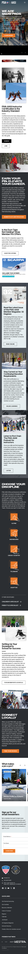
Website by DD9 (5, 950)
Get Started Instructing (8, 901)
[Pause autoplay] (1, 54)
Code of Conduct (6, 911)
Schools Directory (6, 926)
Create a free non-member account (11, 929)
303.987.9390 (7, 880)
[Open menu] (24, 2)
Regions (4, 914)
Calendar (4, 916)
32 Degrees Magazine (7, 923)
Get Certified (5, 904)
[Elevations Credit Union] (12, 942)
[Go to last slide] (21, 52)
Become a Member (7, 907)
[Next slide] (25, 52)
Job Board (4, 919)
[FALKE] (14, 61)
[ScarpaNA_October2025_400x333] (14, 268)
